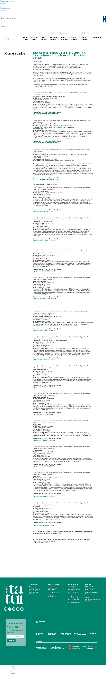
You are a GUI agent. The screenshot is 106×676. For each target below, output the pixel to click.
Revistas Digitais (52, 588)
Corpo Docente (33, 592)
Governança (32, 588)
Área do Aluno (52, 589)
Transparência (14, 668)
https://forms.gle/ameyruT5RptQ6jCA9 (44, 271)
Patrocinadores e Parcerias (92, 599)
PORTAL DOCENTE (39, 33)
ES (97, 33)
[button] (8, 18)
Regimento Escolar (34, 591)
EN (88, 33)
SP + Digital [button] (3, 10)
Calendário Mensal (53, 595)
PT (93, 33)
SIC (12, 671)
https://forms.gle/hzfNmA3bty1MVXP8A (44, 466)
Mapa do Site (52, 596)
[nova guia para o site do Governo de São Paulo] (5, 8)
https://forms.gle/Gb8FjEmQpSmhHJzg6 (44, 359)
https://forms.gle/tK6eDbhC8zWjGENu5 (44, 496)
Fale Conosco (89, 586)
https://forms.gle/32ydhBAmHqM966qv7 (44, 330)
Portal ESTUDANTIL (52, 33)
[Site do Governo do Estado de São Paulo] (7, 1)
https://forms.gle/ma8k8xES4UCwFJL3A (44, 298)
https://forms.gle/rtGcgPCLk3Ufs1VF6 (43, 414)
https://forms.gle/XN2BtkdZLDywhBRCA (44, 525)
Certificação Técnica (73, 592)
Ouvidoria (88, 591)
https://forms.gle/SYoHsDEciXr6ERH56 (44, 240)
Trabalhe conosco (90, 594)
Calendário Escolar (73, 591)
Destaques (51, 586)
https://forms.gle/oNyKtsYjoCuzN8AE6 (44, 440)
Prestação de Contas (73, 599)
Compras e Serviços (73, 602)
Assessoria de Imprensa (91, 592)
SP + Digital (2, 3)
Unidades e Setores (34, 589)
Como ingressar (72, 586)
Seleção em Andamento (74, 589)
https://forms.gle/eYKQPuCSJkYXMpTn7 (44, 211)
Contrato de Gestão (73, 598)
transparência (96, 37)
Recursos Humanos (73, 601)
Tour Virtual (32, 594)
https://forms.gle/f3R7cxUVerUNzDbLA (44, 387)
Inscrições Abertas (73, 588)
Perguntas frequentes (91, 588)
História (31, 586)
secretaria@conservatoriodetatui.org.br (44, 541)
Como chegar (89, 589)
